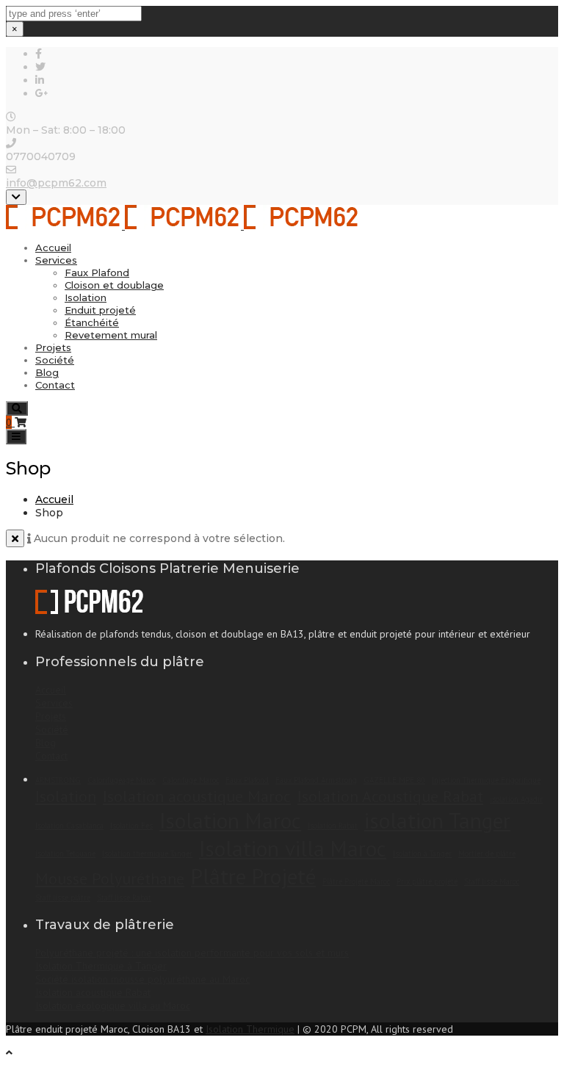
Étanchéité (92, 322)
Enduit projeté (100, 310)
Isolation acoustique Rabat (93, 992)
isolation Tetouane (65, 853)
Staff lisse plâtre (62, 897)
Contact (55, 385)
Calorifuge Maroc (190, 780)
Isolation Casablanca (69, 825)
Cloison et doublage (114, 285)
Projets (53, 347)
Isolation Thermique (250, 1029)
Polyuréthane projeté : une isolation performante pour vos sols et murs (192, 952)
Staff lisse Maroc (491, 881)
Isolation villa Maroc (292, 848)
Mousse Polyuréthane (109, 878)
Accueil (53, 247)
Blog (47, 372)
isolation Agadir (516, 799)
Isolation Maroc (230, 820)
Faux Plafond (97, 272)
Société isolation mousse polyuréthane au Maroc (142, 979)
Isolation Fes (131, 825)
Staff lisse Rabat (124, 897)
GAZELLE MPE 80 (394, 780)
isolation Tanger (437, 820)
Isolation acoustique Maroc (197, 796)
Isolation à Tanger (422, 853)
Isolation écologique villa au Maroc (112, 1005)
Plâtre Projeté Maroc (356, 881)
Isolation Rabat (333, 825)
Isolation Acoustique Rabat (390, 796)
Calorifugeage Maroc (121, 780)
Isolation (85, 297)
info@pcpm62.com (56, 182)
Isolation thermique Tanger (147, 853)
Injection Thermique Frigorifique (486, 780)
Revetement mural (111, 335)
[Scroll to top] (9, 1052)
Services (56, 260)
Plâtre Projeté (253, 876)
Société (54, 360)
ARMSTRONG (58, 780)
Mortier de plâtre (487, 853)
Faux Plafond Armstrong (316, 780)
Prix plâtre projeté (427, 881)
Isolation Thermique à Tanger (101, 965)
